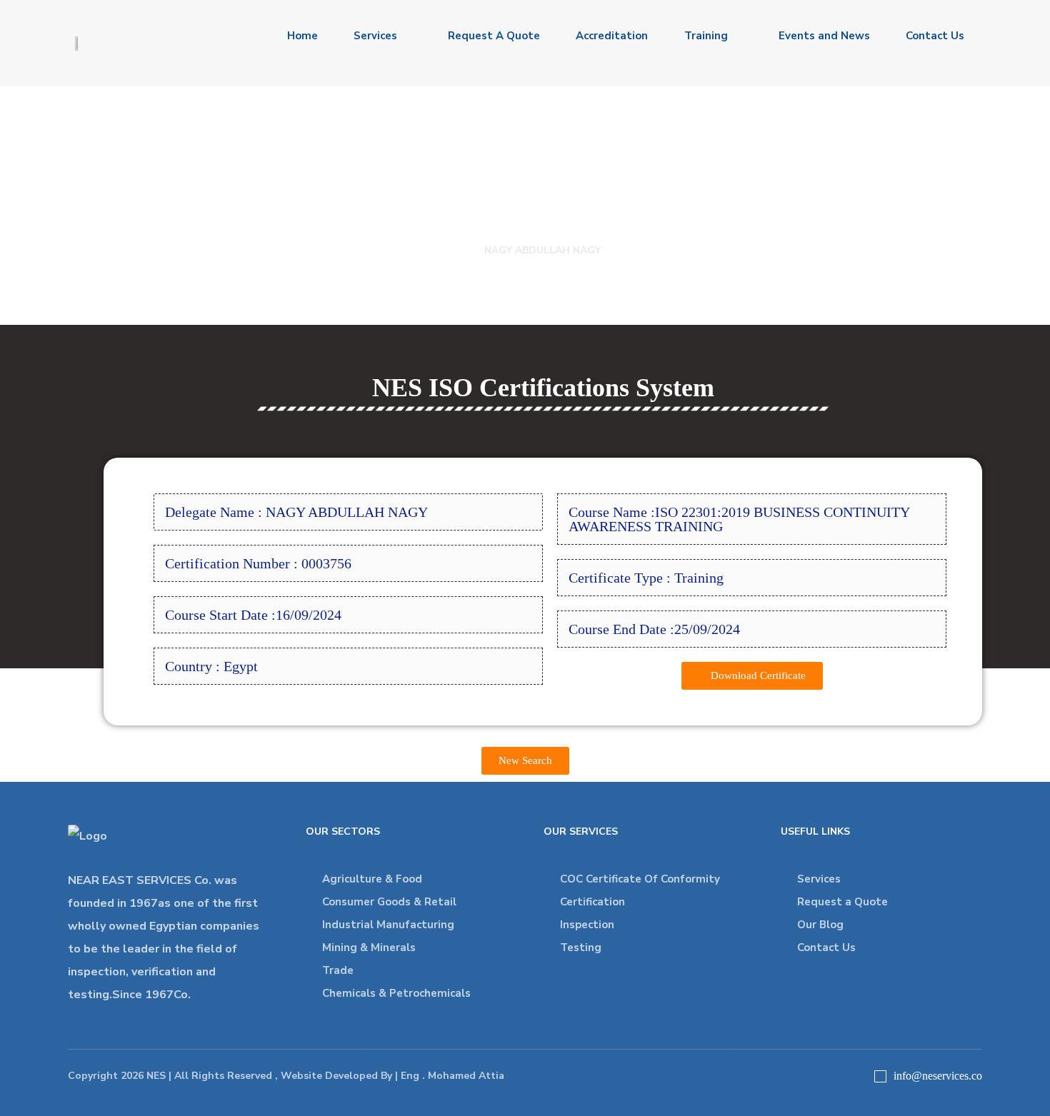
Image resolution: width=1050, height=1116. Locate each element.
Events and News (824, 36)
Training (706, 36)
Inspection (587, 925)
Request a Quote (842, 902)
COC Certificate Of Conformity (640, 879)
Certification (592, 902)
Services (375, 36)
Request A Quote (494, 36)
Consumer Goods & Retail (389, 902)
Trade (338, 970)
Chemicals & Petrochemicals (396, 993)
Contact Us (935, 36)
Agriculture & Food (372, 879)
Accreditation (612, 36)
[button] (752, 676)
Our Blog (820, 925)
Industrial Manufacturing (388, 925)
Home (302, 36)
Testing (580, 947)
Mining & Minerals (369, 947)
